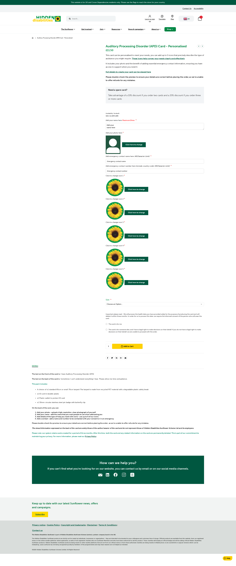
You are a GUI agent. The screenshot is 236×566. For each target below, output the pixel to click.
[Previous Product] (198, 46)
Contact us (37, 530)
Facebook (108, 358)
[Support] (100, 474)
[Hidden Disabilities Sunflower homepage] (46, 19)
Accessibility (198, 8)
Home (33, 38)
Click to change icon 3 (115, 222)
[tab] (35, 365)
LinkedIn (116, 358)
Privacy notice (38, 525)
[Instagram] (124, 474)
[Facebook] (116, 474)
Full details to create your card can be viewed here (128, 72)
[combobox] (91, 18)
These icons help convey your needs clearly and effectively (158, 58)
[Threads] (132, 474)
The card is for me (115, 324)
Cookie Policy (53, 525)
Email (125, 358)
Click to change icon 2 (115, 199)
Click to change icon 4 (115, 246)
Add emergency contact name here (127, 156)
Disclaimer (92, 525)
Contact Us (187, 8)
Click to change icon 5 (115, 269)
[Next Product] (202, 46)
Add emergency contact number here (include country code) (138, 166)
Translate (162, 19)
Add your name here (120, 120)
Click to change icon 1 (114, 176)
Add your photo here (114, 133)
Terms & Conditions (108, 525)
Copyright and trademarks (73, 525)
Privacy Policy (90, 436)
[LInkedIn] (107, 474)
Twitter (112, 358)
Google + (121, 358)
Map (172, 19)
